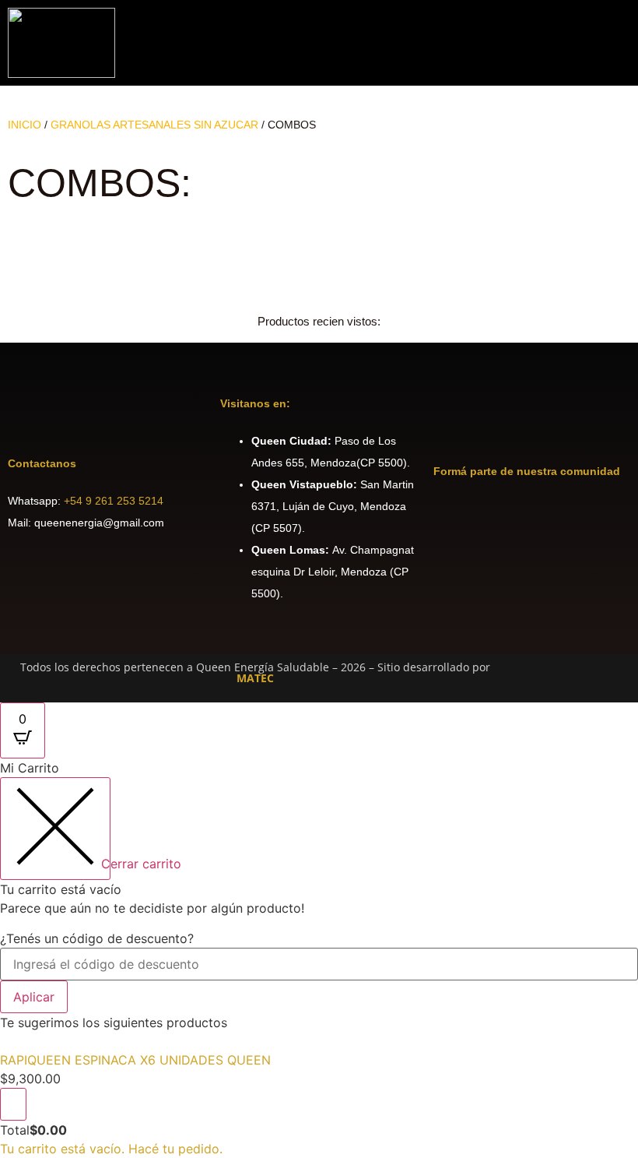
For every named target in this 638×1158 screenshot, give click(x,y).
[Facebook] (452, 517)
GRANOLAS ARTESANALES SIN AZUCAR (154, 124)
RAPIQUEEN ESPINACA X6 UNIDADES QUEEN (135, 1060)
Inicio (24, 124)
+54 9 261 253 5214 (113, 501)
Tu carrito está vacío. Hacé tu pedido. (111, 1148)
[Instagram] (495, 517)
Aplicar (33, 997)
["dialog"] (319, 958)
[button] (624, 43)
